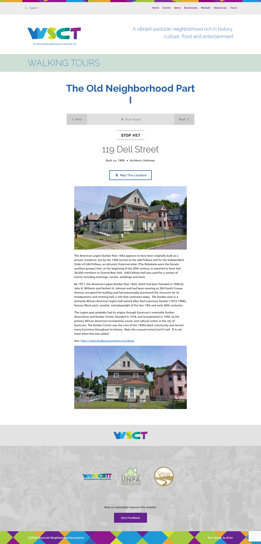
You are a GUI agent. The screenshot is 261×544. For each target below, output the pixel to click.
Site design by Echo (220, 537)
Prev (78, 119)
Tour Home (132, 119)
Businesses (190, 7)
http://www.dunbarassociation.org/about (107, 341)
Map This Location (132, 175)
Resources (220, 7)
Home (155, 7)
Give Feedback (130, 518)
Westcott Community (54, 33)
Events (167, 7)
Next (182, 119)
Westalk (205, 7)
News (177, 7)
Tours (233, 7)
